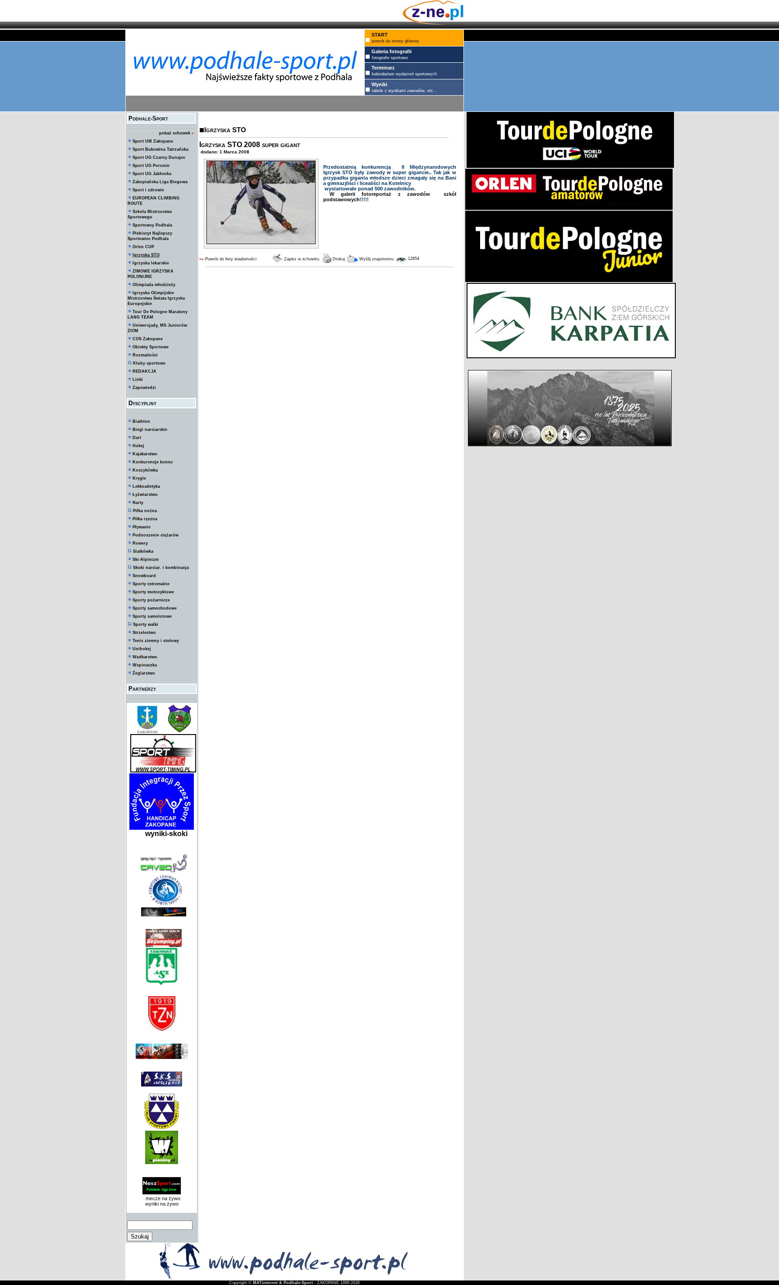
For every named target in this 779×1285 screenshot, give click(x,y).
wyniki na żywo (162, 1203)
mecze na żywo (161, 1198)
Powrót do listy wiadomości (231, 259)
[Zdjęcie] (261, 242)
